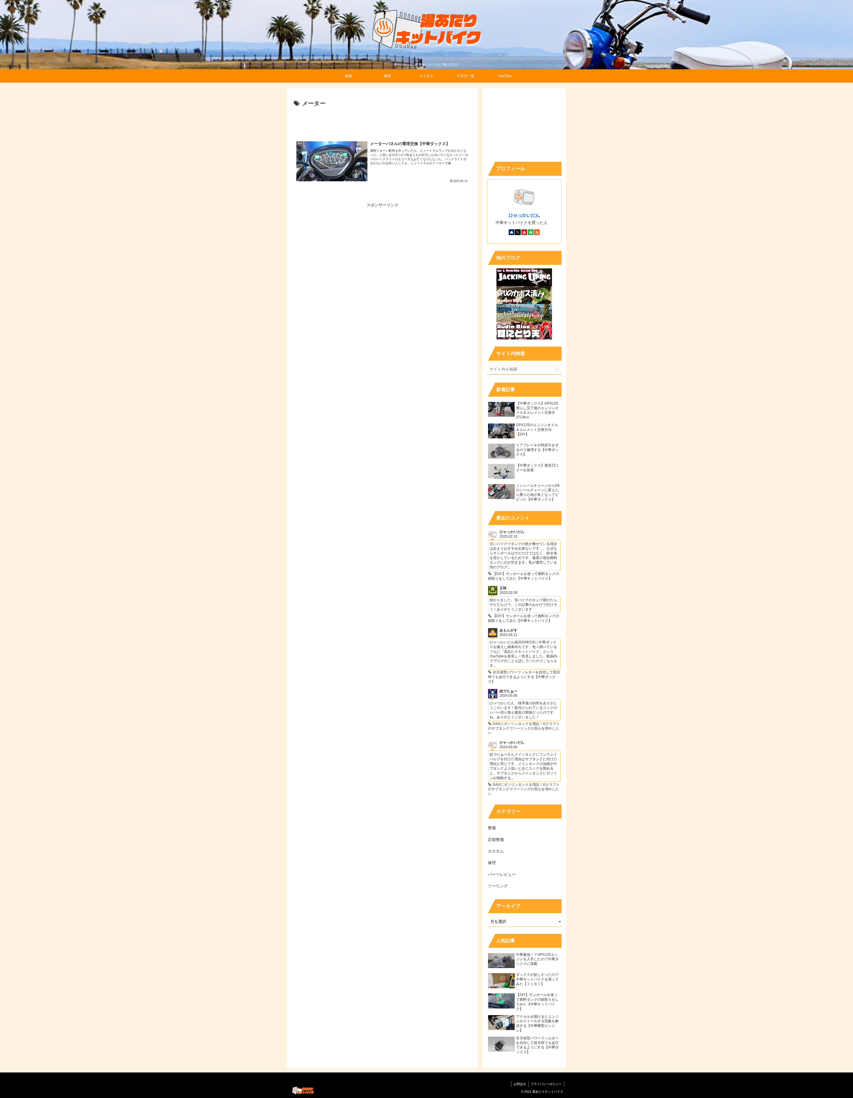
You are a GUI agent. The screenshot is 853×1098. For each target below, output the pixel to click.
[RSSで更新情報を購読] (537, 232)
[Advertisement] (382, 121)
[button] (557, 369)
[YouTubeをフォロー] (524, 232)
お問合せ (520, 1084)
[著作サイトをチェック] (511, 232)
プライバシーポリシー (546, 1084)
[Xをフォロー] (518, 232)
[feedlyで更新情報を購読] (531, 232)
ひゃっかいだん (524, 215)
